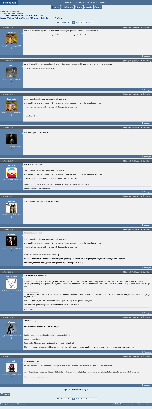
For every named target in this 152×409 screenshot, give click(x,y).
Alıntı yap (147, 56)
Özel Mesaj (147, 27)
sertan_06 (12, 32)
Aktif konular (68, 7)
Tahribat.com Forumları (11, 11)
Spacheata (11, 99)
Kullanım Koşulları (129, 404)
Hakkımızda (140, 404)
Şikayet (136, 27)
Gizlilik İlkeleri (116, 404)
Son (95, 22)
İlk (58, 22)
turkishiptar (11, 277)
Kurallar (89, 7)
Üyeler (79, 7)
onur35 (11, 65)
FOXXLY (11, 166)
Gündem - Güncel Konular (13, 13)
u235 (11, 132)
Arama (98, 7)
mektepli (11, 361)
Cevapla (6, 394)
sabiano (11, 201)
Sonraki (89, 22)
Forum (56, 7)
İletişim (148, 404)
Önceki (63, 22)
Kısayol (128, 27)
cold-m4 (11, 234)
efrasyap (11, 322)
